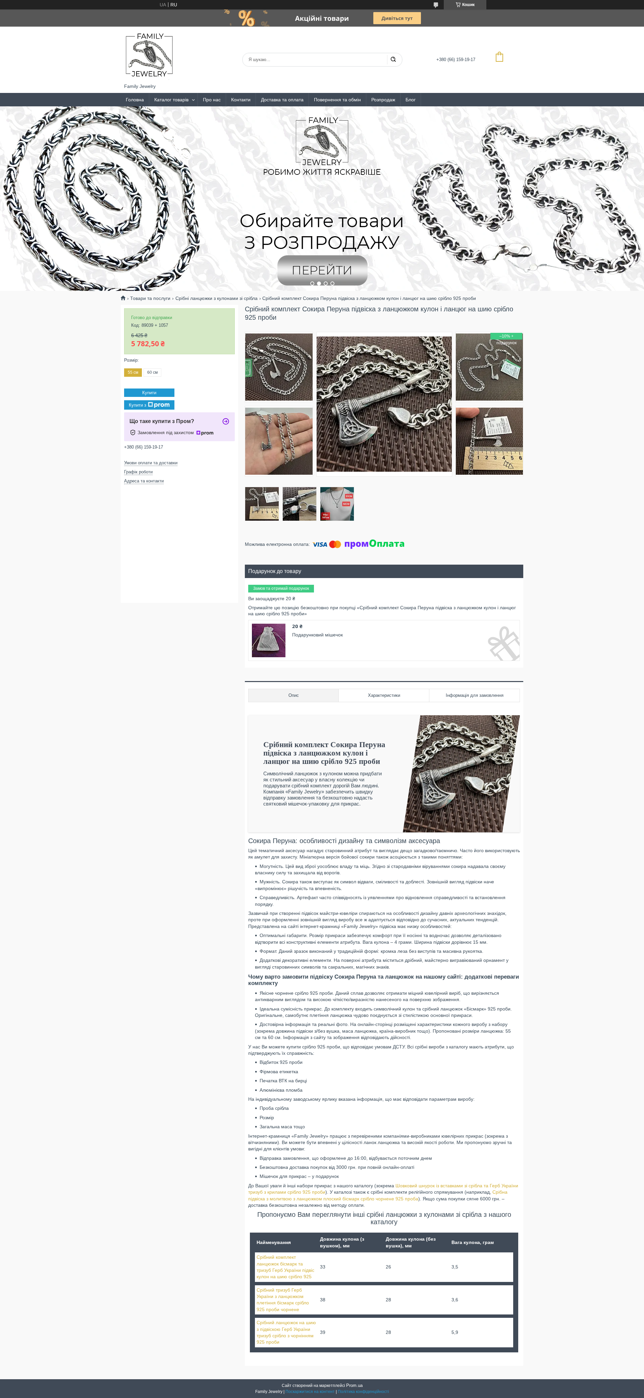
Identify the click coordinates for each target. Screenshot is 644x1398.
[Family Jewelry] (149, 55)
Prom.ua (354, 1385)
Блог (411, 99)
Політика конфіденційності (363, 1391)
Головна (135, 99)
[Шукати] (393, 59)
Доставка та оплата (282, 99)
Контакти (241, 99)
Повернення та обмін (337, 99)
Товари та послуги (150, 298)
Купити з (137, 404)
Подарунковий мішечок (317, 634)
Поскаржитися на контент (310, 1391)
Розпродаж (383, 99)
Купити (149, 392)
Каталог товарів (171, 99)
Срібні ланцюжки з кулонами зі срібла (216, 298)
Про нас (212, 99)
